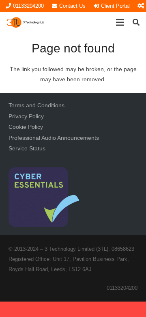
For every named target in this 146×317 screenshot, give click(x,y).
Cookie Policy (26, 127)
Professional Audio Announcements (54, 138)
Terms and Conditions (36, 105)
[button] (120, 22)
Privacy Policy (26, 116)
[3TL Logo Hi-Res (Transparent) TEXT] (26, 22)
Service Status (27, 148)
